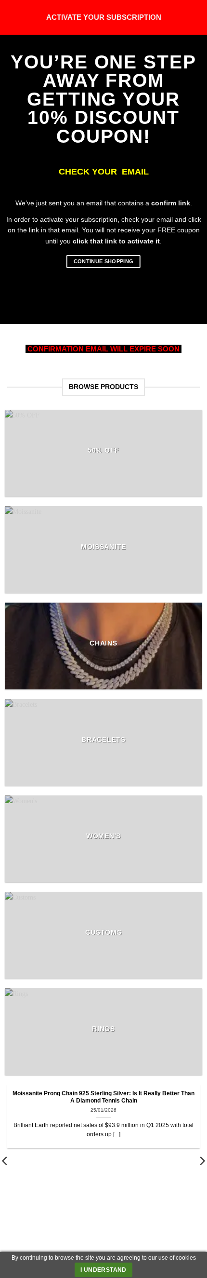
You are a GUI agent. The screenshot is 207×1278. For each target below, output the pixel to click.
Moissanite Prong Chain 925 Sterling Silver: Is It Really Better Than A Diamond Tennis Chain (103, 1097)
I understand (103, 1269)
